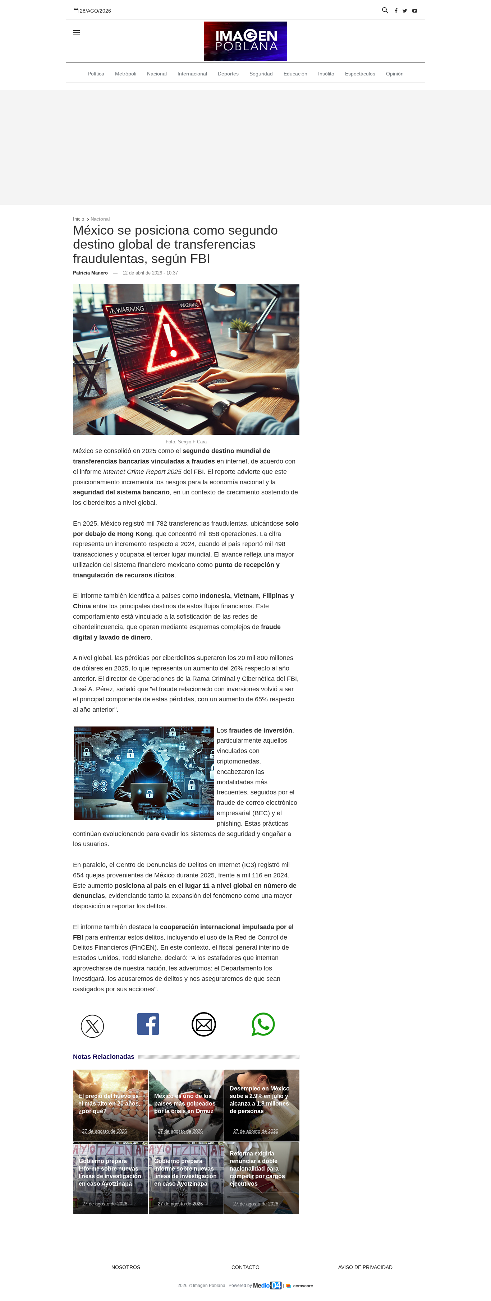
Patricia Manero (90, 273)
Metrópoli (125, 74)
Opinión (395, 74)
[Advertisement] (245, 147)
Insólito (326, 74)
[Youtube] (415, 11)
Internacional (192, 74)
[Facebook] (396, 11)
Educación (295, 74)
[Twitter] (405, 11)
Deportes (228, 74)
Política (96, 74)
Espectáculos (360, 74)
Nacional (157, 74)
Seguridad (261, 74)
